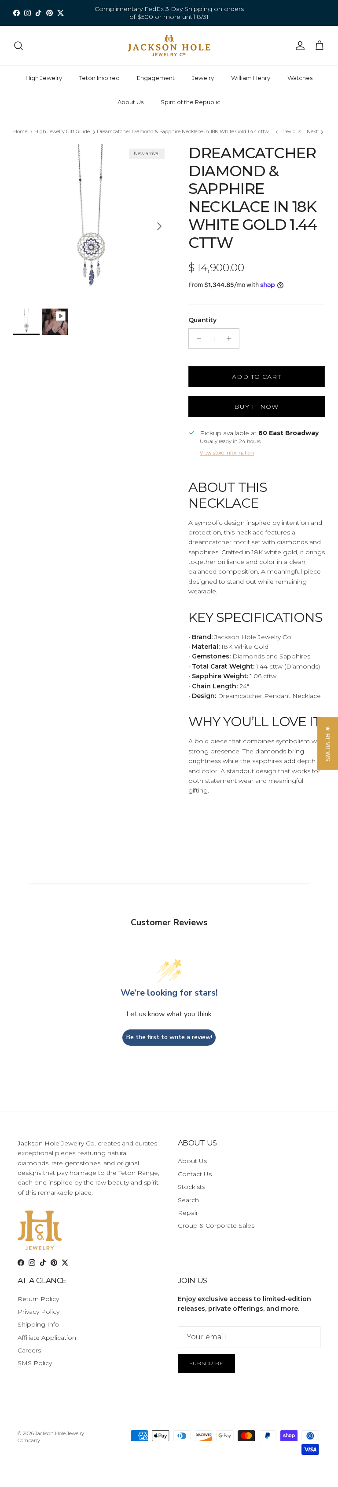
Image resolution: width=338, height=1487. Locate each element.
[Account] (298, 45)
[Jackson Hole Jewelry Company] (169, 46)
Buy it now (256, 407)
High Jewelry (44, 77)
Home (20, 131)
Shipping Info (38, 1324)
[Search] (18, 45)
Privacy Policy (38, 1312)
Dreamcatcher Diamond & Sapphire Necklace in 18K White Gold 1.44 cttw (182, 131)
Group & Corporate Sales (216, 1225)
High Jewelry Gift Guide (62, 131)
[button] (327, 743)
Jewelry (203, 77)
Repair (188, 1213)
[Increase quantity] (231, 338)
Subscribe (206, 1363)
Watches (299, 77)
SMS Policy (35, 1363)
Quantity (202, 320)
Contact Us (195, 1174)
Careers (29, 1350)
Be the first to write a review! (169, 1037)
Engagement (156, 77)
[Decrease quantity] (196, 338)
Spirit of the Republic (190, 101)
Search (188, 1200)
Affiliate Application (47, 1338)
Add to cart (256, 377)
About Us (130, 101)
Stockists (191, 1187)
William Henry (250, 77)
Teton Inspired (99, 77)
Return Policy (38, 1299)
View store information (227, 453)
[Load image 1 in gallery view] (91, 222)
